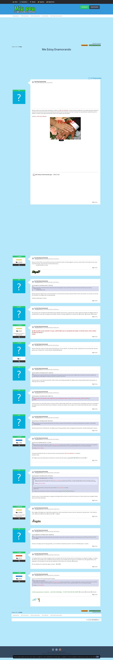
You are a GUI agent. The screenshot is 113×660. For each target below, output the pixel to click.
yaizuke (19, 436)
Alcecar (19, 342)
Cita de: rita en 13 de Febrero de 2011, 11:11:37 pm (41, 442)
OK (97, 656)
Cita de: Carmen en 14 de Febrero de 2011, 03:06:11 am (42, 396)
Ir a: (87, 619)
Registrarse (51, 2)
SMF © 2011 (55, 652)
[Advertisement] (56, 31)
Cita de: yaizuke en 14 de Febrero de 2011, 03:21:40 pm (42, 475)
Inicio (15, 2)
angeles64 (20, 506)
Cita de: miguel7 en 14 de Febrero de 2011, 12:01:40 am (42, 285)
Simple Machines (62, 652)
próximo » (99, 43)
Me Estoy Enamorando (40, 81)
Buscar (33, 2)
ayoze (20, 552)
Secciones (24, 2)
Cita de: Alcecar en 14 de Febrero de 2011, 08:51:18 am (42, 420)
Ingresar (41, 2)
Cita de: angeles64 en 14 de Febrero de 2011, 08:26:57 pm (43, 534)
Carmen (20, 325)
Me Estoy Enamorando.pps (43, 174)
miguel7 (20, 256)
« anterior (94, 43)
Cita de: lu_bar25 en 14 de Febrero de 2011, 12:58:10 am (42, 372)
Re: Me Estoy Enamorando (41, 257)
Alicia (20, 573)
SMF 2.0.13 (49, 652)
